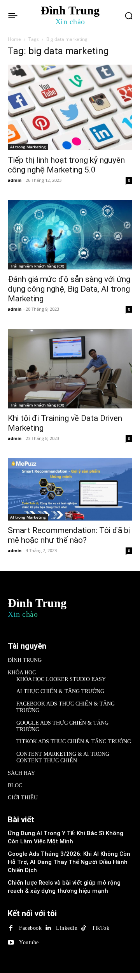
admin (14, 180)
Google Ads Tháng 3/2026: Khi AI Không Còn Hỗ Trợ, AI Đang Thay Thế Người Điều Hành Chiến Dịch (69, 862)
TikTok (100, 928)
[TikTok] (83, 928)
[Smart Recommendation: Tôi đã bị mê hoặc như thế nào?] (70, 489)
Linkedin (66, 928)
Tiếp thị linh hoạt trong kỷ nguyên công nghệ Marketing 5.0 (66, 164)
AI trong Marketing (28, 147)
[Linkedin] (48, 928)
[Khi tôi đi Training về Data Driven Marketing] (70, 368)
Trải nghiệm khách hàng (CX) (37, 266)
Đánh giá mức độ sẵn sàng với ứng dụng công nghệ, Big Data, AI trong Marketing (69, 288)
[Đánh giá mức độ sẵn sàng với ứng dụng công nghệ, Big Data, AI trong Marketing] (70, 235)
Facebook (30, 928)
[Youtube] (11, 942)
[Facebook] (11, 928)
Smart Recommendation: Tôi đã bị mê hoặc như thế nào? (69, 535)
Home (14, 39)
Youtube (29, 942)
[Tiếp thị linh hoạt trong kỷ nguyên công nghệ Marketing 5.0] (70, 107)
